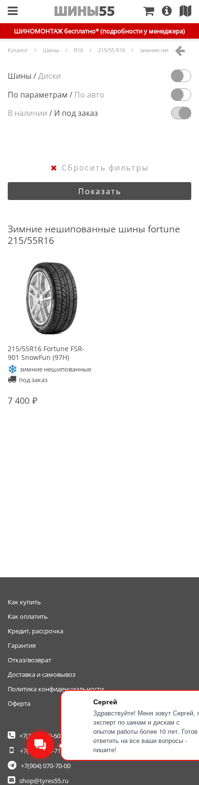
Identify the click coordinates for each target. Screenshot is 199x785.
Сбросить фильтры (105, 167)
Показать (99, 191)
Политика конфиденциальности (56, 689)
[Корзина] (152, 11)
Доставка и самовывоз (41, 674)
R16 (78, 50)
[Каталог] (13, 11)
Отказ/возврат (29, 660)
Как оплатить (28, 616)
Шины (51, 50)
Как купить (24, 602)
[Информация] (171, 11)
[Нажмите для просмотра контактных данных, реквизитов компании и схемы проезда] (189, 11)
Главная (85, 11)
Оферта (19, 703)
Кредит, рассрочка (35, 631)
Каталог (18, 50)
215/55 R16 (111, 50)
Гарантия (22, 645)
